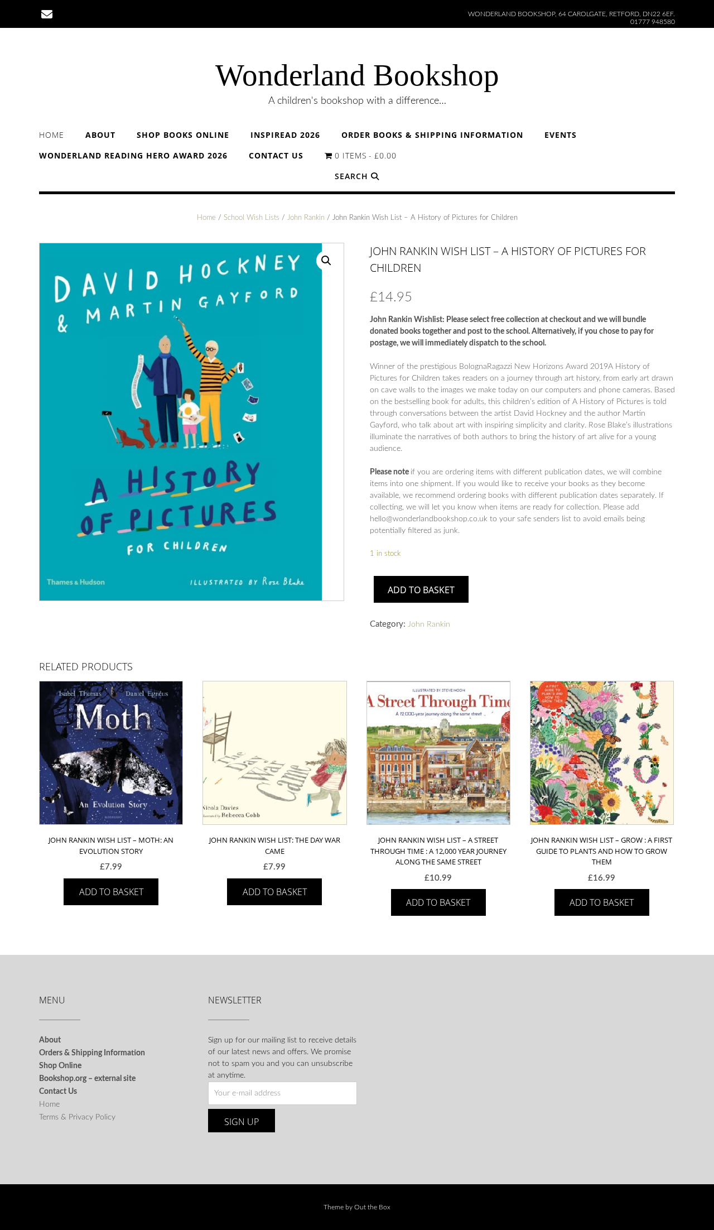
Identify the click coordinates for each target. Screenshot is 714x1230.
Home (51, 134)
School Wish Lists (251, 218)
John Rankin (306, 218)
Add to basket (421, 590)
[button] (326, 261)
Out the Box (372, 1207)
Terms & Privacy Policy (77, 1117)
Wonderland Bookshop (357, 75)
